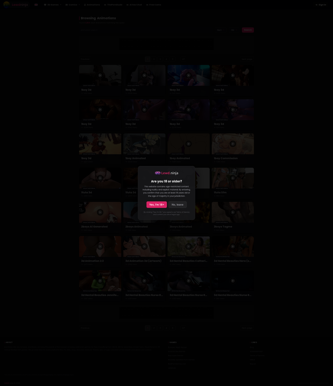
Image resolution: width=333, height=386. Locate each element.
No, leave (177, 204)
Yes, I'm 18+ (156, 204)
